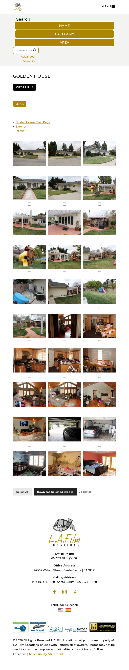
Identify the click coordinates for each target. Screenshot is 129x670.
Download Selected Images (55, 491)
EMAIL (19, 103)
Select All (22, 491)
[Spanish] (68, 609)
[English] (60, 609)
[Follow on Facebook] (54, 592)
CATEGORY (64, 34)
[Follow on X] (74, 592)
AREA (64, 42)
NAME (64, 26)
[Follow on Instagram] (64, 592)
